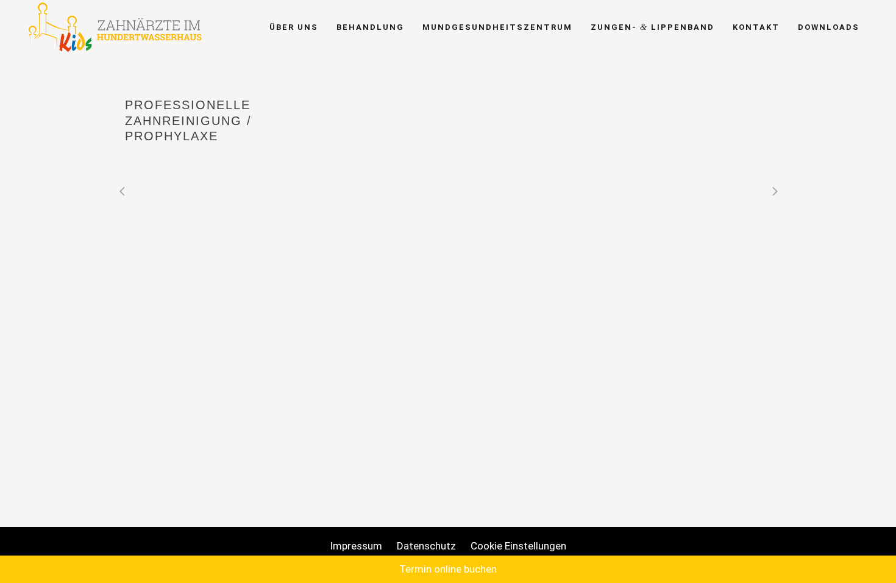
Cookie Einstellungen (518, 546)
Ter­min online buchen (448, 569)
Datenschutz (426, 546)
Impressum (356, 546)
